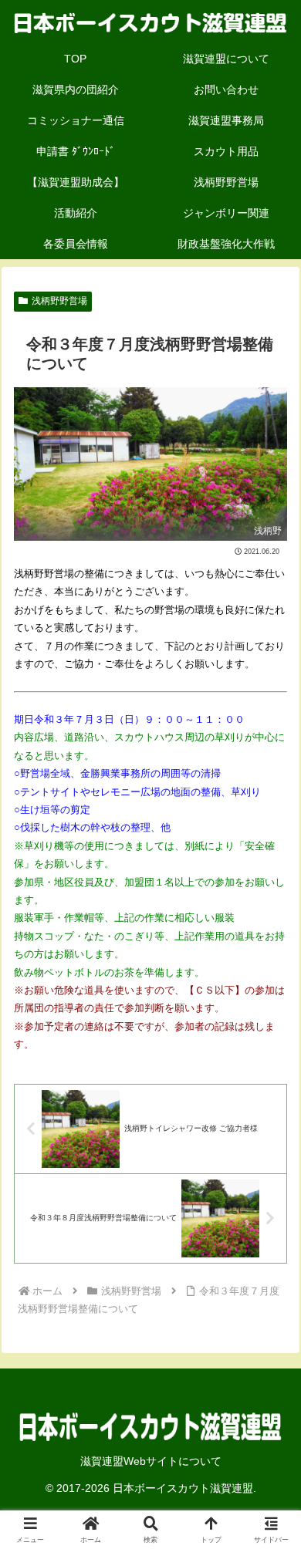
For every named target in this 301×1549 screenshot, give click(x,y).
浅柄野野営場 (59, 300)
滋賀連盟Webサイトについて (151, 1461)
